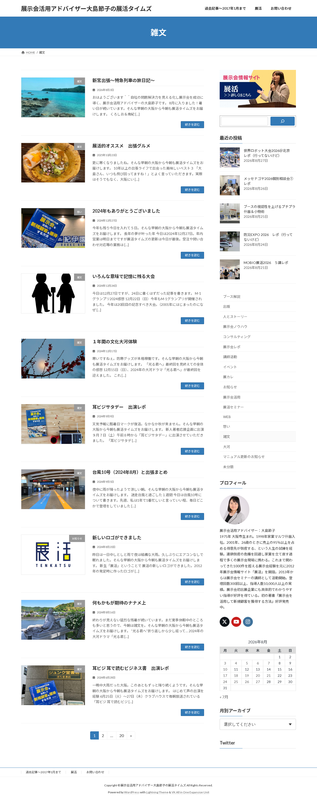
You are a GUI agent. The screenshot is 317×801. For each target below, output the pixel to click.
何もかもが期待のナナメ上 (119, 602)
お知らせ (230, 387)
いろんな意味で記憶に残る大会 (123, 276)
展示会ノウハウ (235, 327)
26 (247, 682)
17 (225, 675)
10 (225, 669)
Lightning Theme (157, 792)
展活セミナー (233, 407)
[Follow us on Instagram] (248, 622)
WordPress (131, 792)
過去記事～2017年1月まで (43, 772)
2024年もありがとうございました (126, 211)
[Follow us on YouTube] (236, 622)
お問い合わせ (95, 772)
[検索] (282, 121)
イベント (230, 367)
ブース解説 (231, 296)
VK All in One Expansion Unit (190, 792)
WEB (227, 417)
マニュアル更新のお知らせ (244, 457)
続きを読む (192, 124)
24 (225, 682)
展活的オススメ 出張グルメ (121, 145)
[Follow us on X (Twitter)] (225, 622)
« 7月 (224, 696)
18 (236, 675)
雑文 (226, 436)
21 (269, 675)
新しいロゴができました (116, 537)
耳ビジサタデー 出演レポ (119, 407)
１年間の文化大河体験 (114, 341)
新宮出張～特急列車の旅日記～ (123, 80)
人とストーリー (235, 317)
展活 (74, 772)
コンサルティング (237, 337)
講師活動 (230, 357)
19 (247, 675)
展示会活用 (231, 397)
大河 (226, 447)
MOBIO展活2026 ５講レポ (266, 262)
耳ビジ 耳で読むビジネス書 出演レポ (130, 668)
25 (236, 682)
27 (258, 682)
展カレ (228, 377)
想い (226, 427)
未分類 (228, 467)
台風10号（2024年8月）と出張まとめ (130, 472)
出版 (226, 306)
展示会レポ (231, 347)
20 (121, 736)
